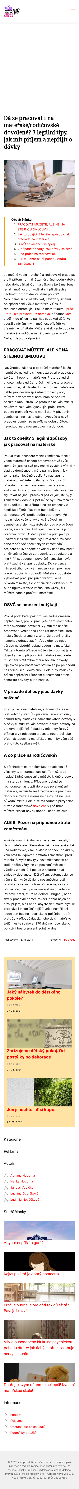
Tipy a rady (68, 939)
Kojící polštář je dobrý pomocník (31, 1274)
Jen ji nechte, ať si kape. (31, 1109)
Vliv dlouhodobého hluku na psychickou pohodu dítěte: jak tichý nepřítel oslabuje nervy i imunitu (39, 1348)
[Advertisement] (39, 63)
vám (68, 314)
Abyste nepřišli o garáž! (24, 1242)
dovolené (39, 806)
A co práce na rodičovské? (36, 254)
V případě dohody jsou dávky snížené (44, 249)
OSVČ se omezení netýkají (36, 244)
